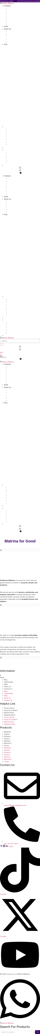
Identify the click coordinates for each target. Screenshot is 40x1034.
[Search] (1, 344)
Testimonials (8, 682)
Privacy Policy (9, 708)
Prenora (7, 739)
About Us (7, 29)
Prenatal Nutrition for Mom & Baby (21, 19)
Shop (6, 26)
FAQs (6, 684)
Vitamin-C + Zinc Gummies (18, 21)
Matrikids (7, 732)
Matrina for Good (14, 37)
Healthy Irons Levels (16, 11)
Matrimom (7, 743)
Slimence (7, 736)
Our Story (11, 34)
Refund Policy (9, 713)
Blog (5, 680)
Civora (6, 745)
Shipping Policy (9, 715)
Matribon (7, 741)
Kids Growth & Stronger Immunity (21, 16)
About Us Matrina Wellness (18, 31)
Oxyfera (7, 734)
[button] (20, 85)
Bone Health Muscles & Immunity (20, 8)
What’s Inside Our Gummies (19, 39)
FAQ (5, 44)
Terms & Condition (10, 710)
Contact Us (12, 42)
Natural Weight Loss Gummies (19, 24)
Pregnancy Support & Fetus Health (21, 13)
